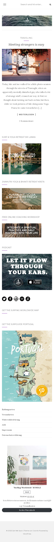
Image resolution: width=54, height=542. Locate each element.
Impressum (7, 430)
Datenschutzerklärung (12, 435)
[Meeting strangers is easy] (26, 65)
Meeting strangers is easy (26, 44)
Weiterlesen (26, 114)
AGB (4, 425)
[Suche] (50, 5)
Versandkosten (29, 506)
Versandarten (8, 414)
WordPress (27, 534)
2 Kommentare (26, 121)
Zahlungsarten (8, 409)
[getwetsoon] (27, 20)
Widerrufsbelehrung (11, 420)
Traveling (26, 38)
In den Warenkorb (27, 510)
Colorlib (36, 531)
